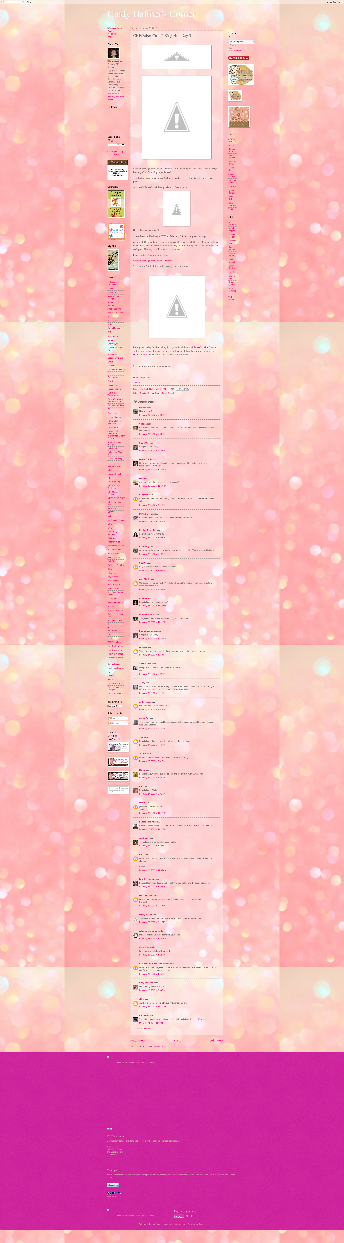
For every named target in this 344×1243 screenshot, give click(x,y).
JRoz (141, 999)
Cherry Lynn (113, 344)
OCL (110, 528)
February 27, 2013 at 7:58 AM (152, 570)
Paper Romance (115, 550)
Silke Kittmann (232, 204)
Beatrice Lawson (147, 879)
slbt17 (142, 803)
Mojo (110, 516)
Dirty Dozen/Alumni (116, 369)
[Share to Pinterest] (187, 389)
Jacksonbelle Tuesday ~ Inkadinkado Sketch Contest (116, 434)
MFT (110, 478)
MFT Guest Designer (113, 493)
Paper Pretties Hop (116, 546)
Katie (141, 855)
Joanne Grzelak (231, 175)
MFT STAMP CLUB (116, 498)
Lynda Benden (231, 191)
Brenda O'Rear (231, 235)
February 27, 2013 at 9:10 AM (152, 589)
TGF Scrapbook (115, 642)
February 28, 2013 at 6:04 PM (152, 990)
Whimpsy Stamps (115, 683)
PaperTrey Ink (114, 553)
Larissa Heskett (146, 822)
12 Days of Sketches (112, 283)
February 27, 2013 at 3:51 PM (152, 709)
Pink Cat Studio (114, 557)
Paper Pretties (114, 542)
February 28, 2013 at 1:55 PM (152, 974)
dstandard (144, 598)
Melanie (142, 407)
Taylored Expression (112, 629)
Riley (110, 569)
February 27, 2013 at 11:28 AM (152, 606)
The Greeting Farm (116, 650)
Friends (111, 409)
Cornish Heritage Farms (150, 393)
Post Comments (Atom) (152, 1047)
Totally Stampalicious (114, 663)
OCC (110, 524)
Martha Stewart (114, 466)
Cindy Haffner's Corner (152, 13)
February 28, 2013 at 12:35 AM (152, 870)
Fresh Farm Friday (116, 405)
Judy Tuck (144, 702)
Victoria (142, 424)
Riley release (113, 581)
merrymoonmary (179, 1224)
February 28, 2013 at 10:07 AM (152, 938)
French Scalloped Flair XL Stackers (115, 400)
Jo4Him (142, 754)
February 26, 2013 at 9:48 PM (152, 450)
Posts (113, 718)
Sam (141, 737)
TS (109, 672)
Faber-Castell (168, 393)
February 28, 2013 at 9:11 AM (152, 922)
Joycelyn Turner (232, 181)
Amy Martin (144, 579)
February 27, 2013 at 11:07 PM (152, 813)
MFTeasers (112, 508)
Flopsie (111, 381)
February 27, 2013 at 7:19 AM (152, 554)
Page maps (113, 538)
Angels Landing (114, 309)
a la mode (112, 292)
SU (109, 624)
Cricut (110, 362)
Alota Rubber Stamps (113, 297)
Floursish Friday (115, 389)
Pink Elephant (114, 561)
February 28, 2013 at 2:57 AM (152, 906)
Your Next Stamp (115, 694)
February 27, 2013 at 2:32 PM (152, 674)
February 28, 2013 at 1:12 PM (152, 955)
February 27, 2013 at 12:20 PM (152, 638)
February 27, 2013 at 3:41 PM (152, 693)
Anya (110, 317)
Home (177, 1040)
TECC (110, 634)
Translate (238, 51)
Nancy (142, 770)
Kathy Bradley (231, 267)
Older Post (216, 1040)
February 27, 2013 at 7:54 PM (152, 745)
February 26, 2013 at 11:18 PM (152, 486)
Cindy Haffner (150, 389)
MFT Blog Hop (114, 482)
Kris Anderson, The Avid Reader (154, 964)
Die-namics (113, 366)
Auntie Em (144, 718)
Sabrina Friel (231, 277)
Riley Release (114, 584)
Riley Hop (112, 573)
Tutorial (111, 676)
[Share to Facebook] (185, 389)
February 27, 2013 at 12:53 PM (152, 655)
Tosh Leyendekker (232, 290)
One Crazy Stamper (112, 533)
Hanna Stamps (114, 417)
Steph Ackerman (147, 631)
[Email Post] (172, 389)
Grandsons (112, 413)
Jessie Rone (231, 169)
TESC (110, 638)
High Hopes (113, 427)
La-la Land (112, 448)
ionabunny (144, 546)
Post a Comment (144, 1029)
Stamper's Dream (115, 620)
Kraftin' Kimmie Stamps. (114, 443)
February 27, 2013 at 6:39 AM (152, 538)
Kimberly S (144, 1015)
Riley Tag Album (115, 588)
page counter (112, 1197)
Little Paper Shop (115, 458)
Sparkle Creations (115, 610)
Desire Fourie (145, 459)
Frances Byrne (232, 163)
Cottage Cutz (113, 354)
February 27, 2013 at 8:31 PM (152, 761)
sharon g (143, 647)
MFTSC (111, 512)
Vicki (230, 209)
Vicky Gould (231, 298)
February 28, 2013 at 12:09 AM (152, 846)
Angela (231, 145)
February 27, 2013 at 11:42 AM (152, 622)
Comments (116, 723)
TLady (142, 683)
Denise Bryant (146, 895)
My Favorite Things (116, 520)
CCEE (110, 340)
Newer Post (137, 1040)
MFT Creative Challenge (114, 487)
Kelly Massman (146, 983)
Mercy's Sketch (114, 474)
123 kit (110, 289)
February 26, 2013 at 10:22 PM (152, 469)
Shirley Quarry (231, 283)
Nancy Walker (145, 915)
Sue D (142, 563)
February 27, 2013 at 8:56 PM (152, 778)
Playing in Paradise (116, 565)
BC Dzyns (112, 320)
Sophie (111, 606)
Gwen (142, 478)
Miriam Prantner (146, 615)
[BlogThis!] (180, 389)
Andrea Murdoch (232, 140)
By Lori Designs (114, 328)
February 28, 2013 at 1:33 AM (152, 887)
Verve (110, 680)
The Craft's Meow (115, 646)
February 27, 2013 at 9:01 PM (152, 794)
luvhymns (143, 495)
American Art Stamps (113, 303)
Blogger (201, 1224)
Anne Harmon (232, 223)
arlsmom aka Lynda (148, 931)
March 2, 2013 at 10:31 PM (151, 1023)
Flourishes (112, 385)
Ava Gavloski (145, 664)
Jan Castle (144, 838)
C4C (110, 332)
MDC (110, 470)
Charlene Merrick (232, 242)
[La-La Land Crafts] (241, 84)
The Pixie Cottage (115, 654)
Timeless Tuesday (115, 658)
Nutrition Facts (141, 1062)
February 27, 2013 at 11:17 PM (152, 829)
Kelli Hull (232, 187)
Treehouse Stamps (116, 668)
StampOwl (144, 443)
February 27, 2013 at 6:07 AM (152, 521)
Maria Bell (230, 198)
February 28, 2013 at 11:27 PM (152, 1007)
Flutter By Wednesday (113, 394)
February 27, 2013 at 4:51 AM (152, 505)
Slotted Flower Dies (116, 602)
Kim (141, 786)
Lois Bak (232, 272)
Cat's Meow (113, 336)
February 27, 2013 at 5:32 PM (152, 729)
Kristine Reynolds (147, 530)
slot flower (112, 599)
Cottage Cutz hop (115, 358)
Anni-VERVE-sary (115, 313)
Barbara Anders (231, 150)
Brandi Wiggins (231, 229)
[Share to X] (182, 389)
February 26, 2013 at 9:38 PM (152, 415)
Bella (110, 324)
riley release (113, 577)
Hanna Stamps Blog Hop (114, 422)
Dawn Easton (145, 514)
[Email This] (177, 389)
